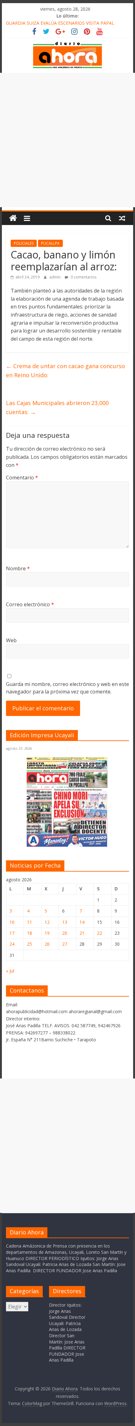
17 (11, 933)
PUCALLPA (50, 243)
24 (11, 944)
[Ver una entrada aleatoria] (122, 218)
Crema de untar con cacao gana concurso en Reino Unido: (65, 370)
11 (29, 922)
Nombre (18, 568)
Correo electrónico (30, 604)
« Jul (10, 971)
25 (29, 944)
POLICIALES (24, 243)
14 (81, 922)
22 (99, 933)
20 (64, 933)
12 (47, 922)
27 (64, 944)
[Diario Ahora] (13, 218)
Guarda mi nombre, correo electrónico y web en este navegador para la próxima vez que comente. (67, 688)
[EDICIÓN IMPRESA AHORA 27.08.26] (67, 846)
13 (64, 922)
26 (47, 944)
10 (11, 922)
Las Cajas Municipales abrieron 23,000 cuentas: (57, 407)
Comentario (22, 477)
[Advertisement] (67, 140)
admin (55, 277)
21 (81, 933)
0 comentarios (83, 277)
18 (29, 933)
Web (11, 640)
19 (47, 933)
